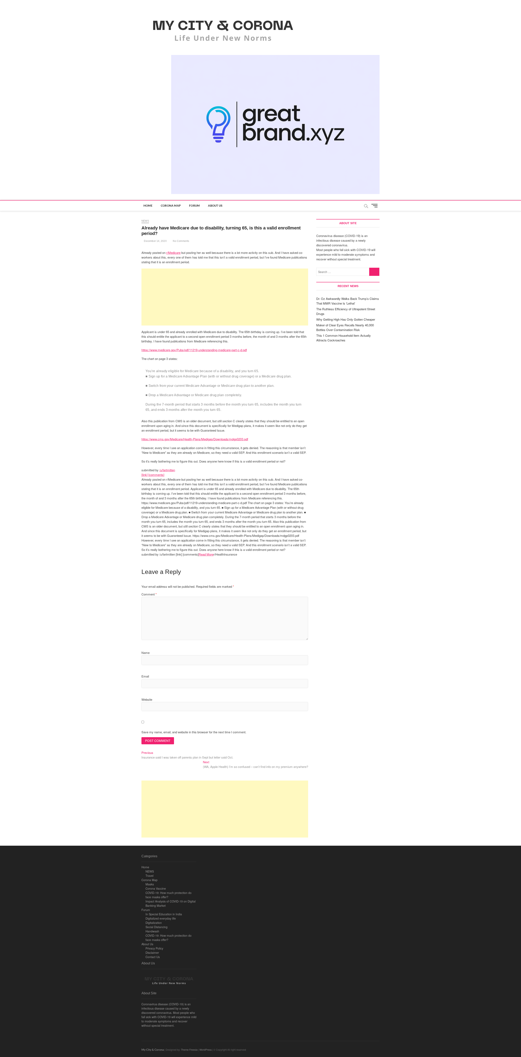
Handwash (152, 931)
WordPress (205, 1049)
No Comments (180, 241)
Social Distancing (156, 927)
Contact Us (153, 957)
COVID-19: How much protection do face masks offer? (169, 895)
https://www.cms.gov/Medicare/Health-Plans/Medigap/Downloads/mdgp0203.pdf (194, 439)
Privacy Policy (154, 948)
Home (147, 205)
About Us (215, 205)
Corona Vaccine (156, 888)
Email (145, 676)
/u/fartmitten (167, 470)
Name (145, 652)
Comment (149, 594)
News (145, 220)
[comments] (156, 475)
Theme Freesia (189, 1049)
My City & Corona (152, 1049)
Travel (149, 876)
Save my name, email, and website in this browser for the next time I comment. (193, 732)
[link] (144, 475)
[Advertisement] (224, 297)
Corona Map (171, 205)
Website (146, 699)
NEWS (150, 871)
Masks (150, 884)
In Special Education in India (164, 914)
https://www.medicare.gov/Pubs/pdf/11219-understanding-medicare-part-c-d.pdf (194, 350)
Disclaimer (152, 953)
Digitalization (154, 923)
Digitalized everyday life (161, 918)
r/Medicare (173, 252)
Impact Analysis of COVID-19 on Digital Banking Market (171, 903)
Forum (194, 205)
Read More (206, 554)
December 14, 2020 (155, 241)
